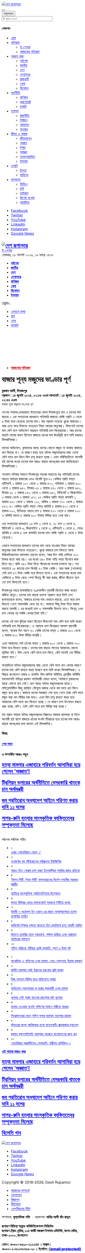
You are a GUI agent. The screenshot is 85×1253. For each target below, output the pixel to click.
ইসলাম (24, 161)
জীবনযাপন (26, 138)
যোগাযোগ (16, 1195)
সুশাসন (15, 111)
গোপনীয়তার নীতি (20, 1208)
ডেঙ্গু (13, 320)
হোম (13, 38)
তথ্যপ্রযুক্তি (27, 156)
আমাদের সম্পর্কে (20, 1190)
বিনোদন (24, 88)
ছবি (22, 188)
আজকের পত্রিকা (29, 51)
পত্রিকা (15, 42)
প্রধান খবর (17, 56)
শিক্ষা (23, 147)
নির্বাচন (23, 120)
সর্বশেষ (24, 60)
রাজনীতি (24, 115)
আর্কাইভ (24, 202)
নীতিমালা (16, 1204)
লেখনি (14, 166)
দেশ (22, 70)
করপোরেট (25, 102)
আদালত (24, 124)
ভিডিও (23, 184)
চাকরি (23, 106)
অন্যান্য (15, 179)
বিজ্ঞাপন (15, 1199)
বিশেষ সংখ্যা (27, 197)
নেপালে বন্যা (18, 311)
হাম (13, 316)
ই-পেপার (25, 47)
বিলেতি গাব (11, 1132)
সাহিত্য (24, 175)
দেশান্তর (25, 74)
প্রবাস (23, 143)
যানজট (14, 325)
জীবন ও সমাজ (19, 134)
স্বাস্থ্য (23, 152)
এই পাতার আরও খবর (14, 1051)
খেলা (22, 83)
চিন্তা (23, 170)
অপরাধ (24, 129)
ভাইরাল (24, 193)
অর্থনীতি (15, 92)
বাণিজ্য (24, 97)
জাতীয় (23, 65)
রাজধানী (24, 79)
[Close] (3, 10)
